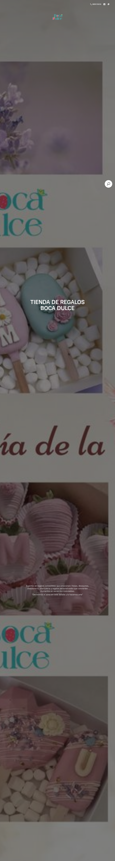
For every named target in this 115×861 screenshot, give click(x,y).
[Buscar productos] (108, 184)
